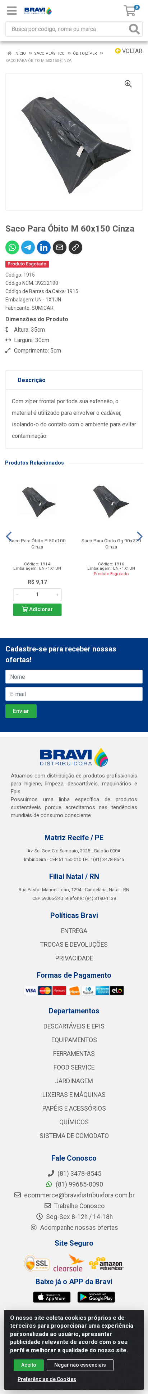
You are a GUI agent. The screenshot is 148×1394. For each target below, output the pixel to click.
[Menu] (11, 10)
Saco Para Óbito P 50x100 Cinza (37, 544)
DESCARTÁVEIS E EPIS (74, 1026)
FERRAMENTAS (74, 1053)
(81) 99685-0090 (78, 1184)
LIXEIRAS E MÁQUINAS (74, 1094)
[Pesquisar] (134, 29)
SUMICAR (43, 308)
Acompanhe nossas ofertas (78, 1227)
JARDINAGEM (74, 1081)
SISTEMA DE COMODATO (74, 1135)
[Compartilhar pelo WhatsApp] (12, 247)
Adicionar (40, 609)
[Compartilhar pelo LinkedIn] (44, 247)
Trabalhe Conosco (79, 1206)
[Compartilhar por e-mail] (59, 247)
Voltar (131, 51)
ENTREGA (74, 930)
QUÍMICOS (74, 1122)
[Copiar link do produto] (75, 247)
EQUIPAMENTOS (74, 1040)
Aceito (28, 1365)
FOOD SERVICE (74, 1067)
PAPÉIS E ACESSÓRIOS (74, 1108)
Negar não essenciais (80, 1365)
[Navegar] (8, 536)
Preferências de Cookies (47, 1379)
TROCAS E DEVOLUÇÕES (74, 944)
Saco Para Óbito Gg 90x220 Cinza (111, 544)
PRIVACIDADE (74, 958)
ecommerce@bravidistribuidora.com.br (79, 1195)
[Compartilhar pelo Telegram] (28, 247)
